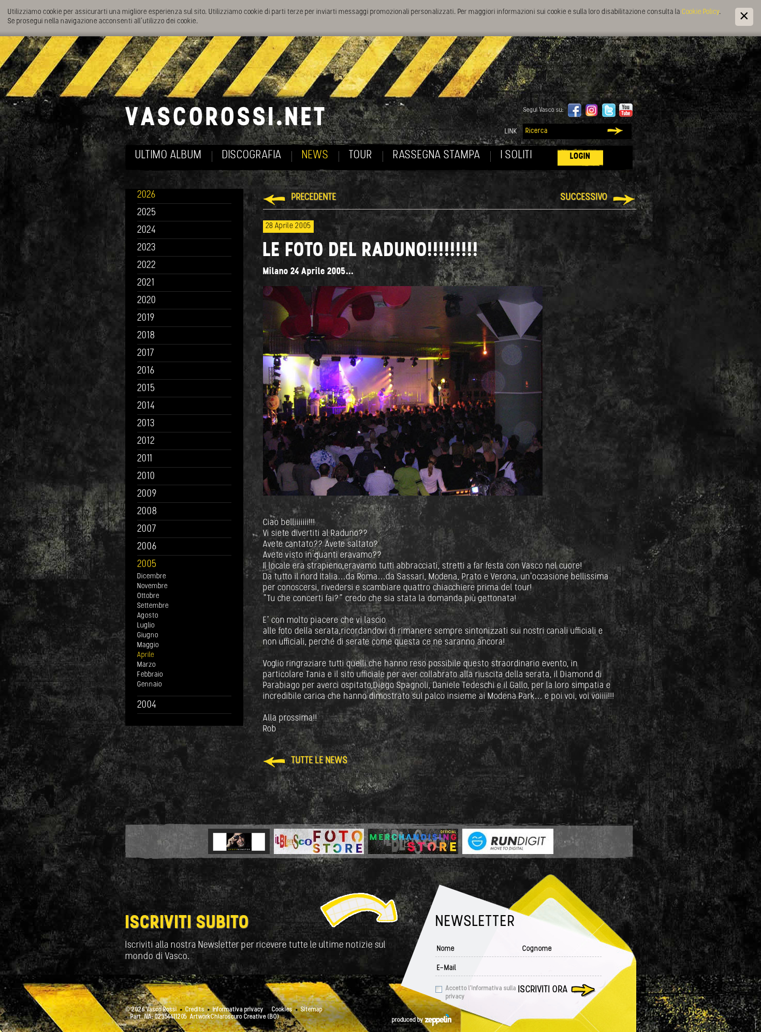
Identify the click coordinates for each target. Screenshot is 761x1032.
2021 (146, 283)
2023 (146, 248)
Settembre (153, 606)
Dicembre (151, 576)
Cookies (282, 1010)
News (315, 155)
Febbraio (150, 675)
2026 (146, 195)
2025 (146, 213)
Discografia (252, 155)
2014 (146, 406)
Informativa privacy (238, 1010)
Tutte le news (319, 761)
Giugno (147, 635)
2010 (146, 477)
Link (511, 132)
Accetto (481, 992)
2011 (145, 459)
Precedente (313, 197)
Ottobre (148, 596)
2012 (146, 441)
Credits (194, 1010)
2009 (147, 494)
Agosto (147, 616)
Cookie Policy (700, 12)
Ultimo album (168, 155)
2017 (145, 353)
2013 (146, 424)
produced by (408, 1020)
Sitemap (312, 1010)
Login (580, 156)
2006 (147, 547)
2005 (147, 565)
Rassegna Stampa (436, 155)
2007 (146, 529)
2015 (146, 389)
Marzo (146, 665)
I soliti (516, 155)
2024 (146, 230)
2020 (146, 301)
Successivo (584, 197)
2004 (147, 705)
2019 (146, 318)
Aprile (145, 655)
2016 (146, 371)
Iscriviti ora (543, 990)
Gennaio (149, 685)
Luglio (146, 626)
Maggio (148, 645)
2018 (146, 336)
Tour (361, 155)
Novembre (152, 586)
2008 (147, 512)
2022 (146, 266)
